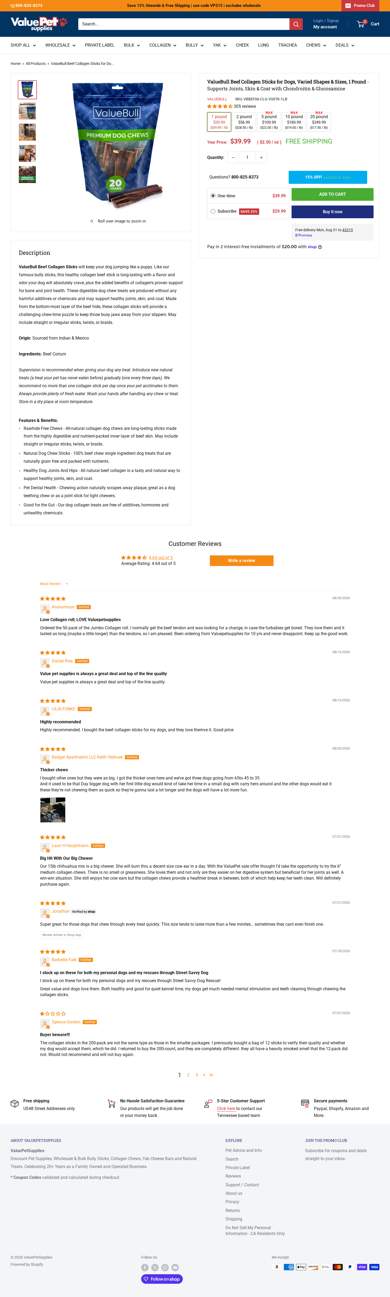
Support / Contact (242, 1184)
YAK (217, 45)
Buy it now (333, 211)
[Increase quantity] (261, 157)
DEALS (342, 45)
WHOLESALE (57, 45)
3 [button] (197, 1074)
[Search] (296, 24)
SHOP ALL (20, 45)
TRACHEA (287, 45)
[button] (220, 106)
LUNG (263, 45)
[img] (53, 598)
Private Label (238, 1167)
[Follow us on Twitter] (155, 1267)
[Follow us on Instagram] (165, 1267)
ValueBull (217, 99)
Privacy (232, 1201)
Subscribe (238, 211)
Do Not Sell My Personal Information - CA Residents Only (255, 1230)
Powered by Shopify (27, 1264)
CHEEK (242, 45)
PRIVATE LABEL (100, 45)
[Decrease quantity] (233, 157)
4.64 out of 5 (161, 557)
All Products (36, 63)
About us (234, 1193)
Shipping (234, 1219)
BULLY (192, 45)
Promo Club (364, 5)
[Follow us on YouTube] (175, 1267)
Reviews (233, 1176)
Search (232, 1159)
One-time (226, 195)
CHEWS (313, 45)
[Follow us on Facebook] (145, 1267)
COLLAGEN (160, 45)
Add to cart (332, 194)
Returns (233, 1210)
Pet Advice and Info (244, 1150)
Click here (226, 1108)
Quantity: (215, 157)
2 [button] (188, 1074)
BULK (129, 45)
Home (15, 63)
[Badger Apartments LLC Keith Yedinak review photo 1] (53, 810)
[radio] (213, 196)
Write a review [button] (241, 560)
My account (325, 26)
